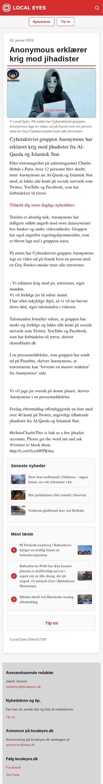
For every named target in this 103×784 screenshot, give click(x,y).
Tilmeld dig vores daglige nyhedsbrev (42, 205)
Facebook (13, 767)
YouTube (12, 775)
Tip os (65, 21)
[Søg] (97, 7)
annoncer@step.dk (20, 745)
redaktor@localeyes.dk (23, 687)
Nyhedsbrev (41, 22)
